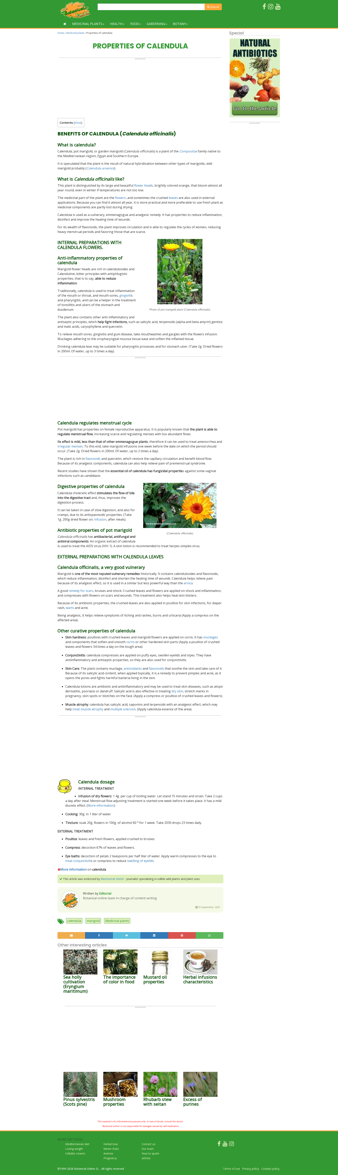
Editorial (105, 893)
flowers (120, 198)
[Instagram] (231, 1144)
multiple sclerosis (123, 709)
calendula (74, 921)
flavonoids (93, 458)
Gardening (156, 24)
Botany (179, 24)
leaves (173, 198)
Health (116, 24)
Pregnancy (110, 1158)
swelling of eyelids (140, 861)
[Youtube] (225, 1144)
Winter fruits (111, 1149)
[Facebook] (219, 1144)
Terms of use (231, 1169)
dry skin (177, 691)
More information (101, 805)
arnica (188, 583)
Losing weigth (74, 1149)
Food (134, 24)
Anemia (108, 1153)
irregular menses (70, 446)
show (78, 122)
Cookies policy (270, 1169)
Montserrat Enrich (112, 879)
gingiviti (125, 295)
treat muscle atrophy (88, 709)
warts (70, 608)
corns (130, 642)
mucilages (210, 637)
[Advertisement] (140, 87)
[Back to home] (64, 24)
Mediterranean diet (77, 1144)
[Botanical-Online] (76, 10)
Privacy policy (250, 1169)
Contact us (148, 1144)
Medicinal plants (87, 24)
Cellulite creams (75, 1153)
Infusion (100, 519)
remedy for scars (81, 591)
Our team (148, 1149)
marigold (93, 921)
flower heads (143, 185)
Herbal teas (110, 1144)
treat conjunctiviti (78, 861)
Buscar (214, 7)
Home (61, 33)
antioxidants (133, 668)
